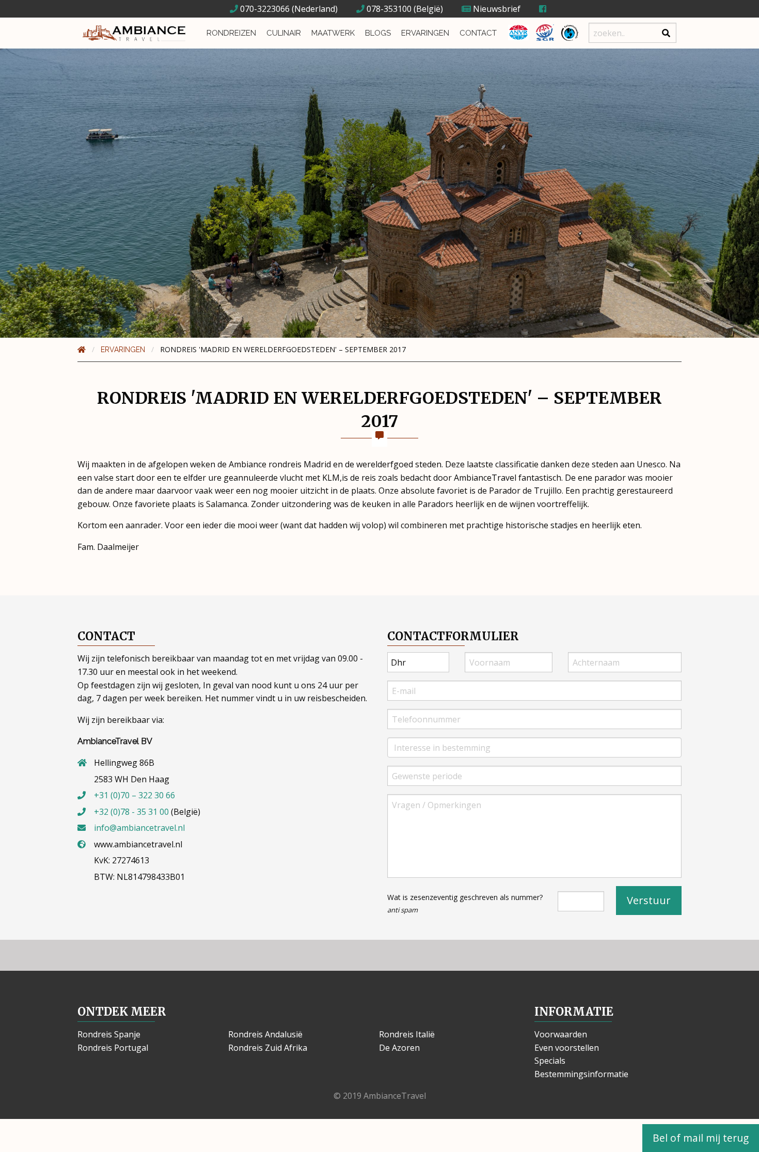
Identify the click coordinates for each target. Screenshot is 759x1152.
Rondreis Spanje (108, 1034)
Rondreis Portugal (112, 1047)
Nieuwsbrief (495, 8)
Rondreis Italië (407, 1034)
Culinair (283, 33)
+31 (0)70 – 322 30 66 (134, 795)
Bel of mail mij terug (701, 1138)
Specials (549, 1060)
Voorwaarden (560, 1034)
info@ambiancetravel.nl (139, 827)
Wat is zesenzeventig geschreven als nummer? (465, 903)
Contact (478, 33)
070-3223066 (264, 8)
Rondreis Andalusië (265, 1034)
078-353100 (388, 8)
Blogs (378, 33)
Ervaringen (425, 33)
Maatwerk (333, 33)
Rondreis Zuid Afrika (267, 1047)
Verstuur (649, 900)
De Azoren (399, 1047)
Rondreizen (231, 33)
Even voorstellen (566, 1047)
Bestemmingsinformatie (581, 1074)
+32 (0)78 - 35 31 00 (131, 811)
